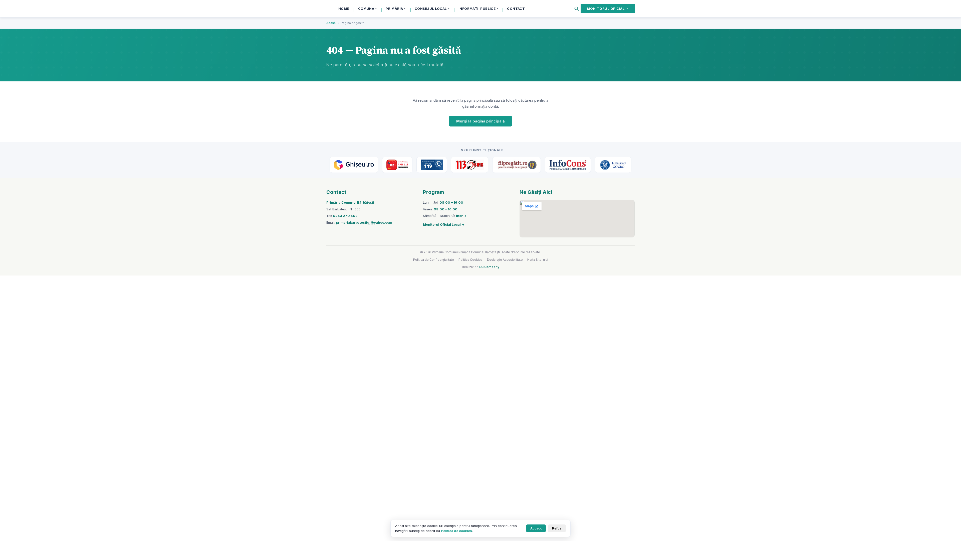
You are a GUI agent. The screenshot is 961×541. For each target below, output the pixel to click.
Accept (536, 528)
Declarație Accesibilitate (505, 259)
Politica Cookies (470, 259)
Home (343, 9)
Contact (516, 9)
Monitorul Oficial (607, 9)
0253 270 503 (345, 216)
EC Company (489, 267)
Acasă (331, 23)
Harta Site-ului (537, 259)
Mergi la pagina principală (480, 121)
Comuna (367, 9)
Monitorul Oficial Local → (443, 224)
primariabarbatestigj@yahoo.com (364, 222)
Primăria (396, 9)
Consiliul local (432, 9)
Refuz (557, 528)
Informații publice (478, 9)
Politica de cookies (456, 531)
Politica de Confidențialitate (433, 259)
